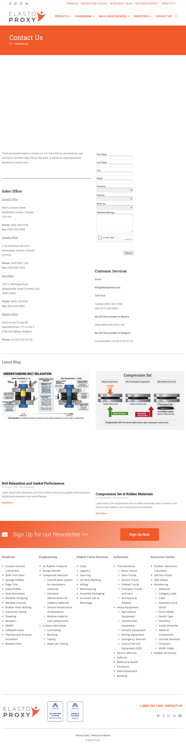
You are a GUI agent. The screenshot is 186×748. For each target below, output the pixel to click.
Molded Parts (13, 643)
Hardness (164, 621)
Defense (122, 657)
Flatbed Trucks (130, 584)
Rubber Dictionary (165, 653)
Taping (51, 639)
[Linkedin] (174, 715)
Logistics (85, 570)
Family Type (166, 616)
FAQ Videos (161, 580)
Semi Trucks (129, 575)
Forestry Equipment (133, 630)
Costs (83, 566)
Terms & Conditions (100, 735)
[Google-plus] (169, 715)
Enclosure (123, 666)
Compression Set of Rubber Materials (124, 494)
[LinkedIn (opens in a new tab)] (21, 3)
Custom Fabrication (54, 625)
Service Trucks (130, 580)
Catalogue (116, 3)
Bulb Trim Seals (15, 575)
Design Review (51, 570)
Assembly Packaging (92, 593)
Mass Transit (129, 570)
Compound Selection (55, 575)
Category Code (167, 593)
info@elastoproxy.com (107, 287)
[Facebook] (163, 715)
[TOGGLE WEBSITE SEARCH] (176, 16)
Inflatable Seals (14, 630)
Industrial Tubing (16, 612)
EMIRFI (9, 625)
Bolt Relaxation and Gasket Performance (33, 483)
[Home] (10, 43)
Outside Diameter (169, 639)
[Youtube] (180, 715)
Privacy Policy (83, 735)
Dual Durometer (15, 593)
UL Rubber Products (55, 566)
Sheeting (10, 616)
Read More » (8, 503)
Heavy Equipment (127, 607)
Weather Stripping (16, 598)
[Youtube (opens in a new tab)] (27, 3)
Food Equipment (127, 671)
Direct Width (166, 612)
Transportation (126, 566)
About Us (168, 3)
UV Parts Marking (90, 580)
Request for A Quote (94, 3)
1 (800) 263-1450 (151, 706)
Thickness (165, 643)
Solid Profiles (13, 589)
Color (162, 598)
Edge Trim (11, 584)
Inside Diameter (168, 625)
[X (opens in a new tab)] (11, 3)
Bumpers (11, 621)
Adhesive (164, 589)
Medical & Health (127, 662)
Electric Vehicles (127, 653)
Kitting (84, 584)
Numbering (161, 584)
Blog (129, 3)
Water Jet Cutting (57, 643)
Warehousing (88, 589)
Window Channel (15, 602)
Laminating (54, 630)
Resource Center (145, 3)
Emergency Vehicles (134, 639)
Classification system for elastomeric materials (59, 584)
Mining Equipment (133, 634)
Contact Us (21, 43)
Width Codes (166, 648)
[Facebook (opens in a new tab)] (15, 3)
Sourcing (85, 575)
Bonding (52, 634)
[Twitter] (158, 715)
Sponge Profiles (14, 580)
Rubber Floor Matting (18, 607)
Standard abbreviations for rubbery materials (58, 598)
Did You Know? (163, 575)
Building (122, 675)
